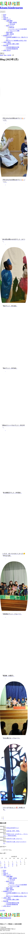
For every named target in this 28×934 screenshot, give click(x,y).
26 (8, 865)
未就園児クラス (7, 35)
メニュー (3, 11)
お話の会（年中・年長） (13, 831)
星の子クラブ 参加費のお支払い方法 (16, 40)
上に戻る (2, 910)
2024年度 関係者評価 (12, 48)
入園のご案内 (7, 42)
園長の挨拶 (9, 32)
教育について (10, 25)
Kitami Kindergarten (11, 7)
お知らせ (5, 17)
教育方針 (11, 27)
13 (12, 862)
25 (4, 865)
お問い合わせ (7, 50)
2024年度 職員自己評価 (12, 47)
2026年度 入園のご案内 (12, 43)
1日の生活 (12, 24)
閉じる (2, 53)
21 (16, 864)
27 (12, 865)
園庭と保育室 (13, 22)
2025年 (9, 55)
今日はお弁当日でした (12, 827)
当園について (7, 19)
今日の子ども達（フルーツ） (14, 838)
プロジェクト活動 (14, 30)
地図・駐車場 (10, 34)
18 (4, 864)
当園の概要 (9, 20)
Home (4, 14)
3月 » (5, 867)
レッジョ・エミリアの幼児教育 (18, 29)
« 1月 (1, 867)
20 (12, 864)
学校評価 (5, 45)
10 (0, 862)
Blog (4, 16)
